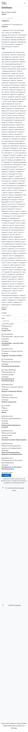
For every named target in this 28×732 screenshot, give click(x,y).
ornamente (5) (11, 75)
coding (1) (11, 176)
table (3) (6, 99)
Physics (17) (14, 35)
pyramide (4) (15, 85)
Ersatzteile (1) (18, 195)
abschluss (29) (20, 52)
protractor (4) (7, 85)
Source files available (8, 323)
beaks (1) (13, 155)
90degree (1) (14, 148)
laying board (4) (13, 82)
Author (3, 318)
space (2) (23, 136)
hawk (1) (18, 209)
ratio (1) (11, 255)
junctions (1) (20, 216)
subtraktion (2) (15, 139)
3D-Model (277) (7, 24)
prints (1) (22, 251)
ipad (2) (9, 115)
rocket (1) (19, 258)
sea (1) (13, 267)
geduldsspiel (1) (14, 206)
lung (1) (17, 225)
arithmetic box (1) (16, 150)
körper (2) (21, 115)
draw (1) (10, 188)
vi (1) (8, 293)
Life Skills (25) (16, 32)
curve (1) (5, 183)
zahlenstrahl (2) (14, 146)
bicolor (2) (17, 103)
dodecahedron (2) (19, 108)
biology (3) (19, 89)
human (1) (17, 211)
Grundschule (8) (11, 68)
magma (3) (20, 94)
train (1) (20, 290)
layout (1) (12, 223)
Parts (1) (6, 246)
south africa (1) (20, 274)
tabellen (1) (11, 286)
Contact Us (20, 726)
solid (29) (12, 54)
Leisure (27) (8, 32)
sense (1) (10, 269)
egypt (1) (10, 192)
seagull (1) (19, 267)
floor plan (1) (14, 199)
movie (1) (17, 234)
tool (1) (21, 288)
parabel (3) (11, 96)
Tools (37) (16, 30)
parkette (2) (20, 127)
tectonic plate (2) (19, 141)
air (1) (20, 148)
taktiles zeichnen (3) (15, 99)
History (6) (13, 42)
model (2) (11, 122)
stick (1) (14, 281)
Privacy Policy (21, 723)
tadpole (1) (17, 286)
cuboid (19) (15, 57)
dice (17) (21, 57)
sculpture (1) (7, 267)
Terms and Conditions (8, 723)
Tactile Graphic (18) (17, 24)
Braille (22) (8, 57)
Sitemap (14, 728)
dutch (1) (9, 190)
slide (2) (17, 136)
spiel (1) (20, 276)
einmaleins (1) (17, 192)
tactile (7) (19, 71)
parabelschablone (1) (9, 244)
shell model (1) (18, 269)
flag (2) (17, 110)
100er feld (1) (6, 148)
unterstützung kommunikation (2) (17, 143)
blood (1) (18, 157)
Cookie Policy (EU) (9, 726)
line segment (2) (10, 117)
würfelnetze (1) (17, 302)
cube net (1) (22, 181)
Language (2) (18, 44)
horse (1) (11, 211)
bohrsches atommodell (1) (11, 167)
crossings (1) (14, 181)
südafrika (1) (19, 283)
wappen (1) (22, 295)
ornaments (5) (19, 75)
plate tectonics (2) (19, 129)
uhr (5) (24, 78)
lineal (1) (23, 223)
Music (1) (16, 46)
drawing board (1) (18, 188)
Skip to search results (9, 12)
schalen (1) (15, 262)
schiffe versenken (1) (15, 265)
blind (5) (21, 73)
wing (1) (23, 297)
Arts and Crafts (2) (9, 44)
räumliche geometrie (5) (15, 78)
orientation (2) (12, 127)
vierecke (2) (6, 146)
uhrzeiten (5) (6, 80)
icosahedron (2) (20, 113)
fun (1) (15, 204)
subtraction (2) (6, 139)
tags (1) (23, 286)
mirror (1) (20, 232)
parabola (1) (19, 244)
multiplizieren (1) (18, 237)
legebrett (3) (13, 94)
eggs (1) (5, 192)
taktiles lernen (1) (7, 288)
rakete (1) (5, 255)
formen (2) (22, 110)
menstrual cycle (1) (19, 227)
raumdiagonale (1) (18, 255)
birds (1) (6, 157)
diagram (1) (21, 183)
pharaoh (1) (11, 248)
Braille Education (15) (10, 37)
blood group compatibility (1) (14, 160)
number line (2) (20, 124)
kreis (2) (15, 115)
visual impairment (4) (14, 87)
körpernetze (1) (17, 220)
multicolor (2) (18, 122)
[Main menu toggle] (24, 3)
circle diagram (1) (12, 174)
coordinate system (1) (19, 178)
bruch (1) (12, 169)
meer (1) (11, 227)
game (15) (7, 61)
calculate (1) (19, 171)
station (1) (20, 279)
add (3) (6, 89)
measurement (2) (8, 120)
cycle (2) (19, 106)
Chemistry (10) (20, 37)
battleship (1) (6, 155)
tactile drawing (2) (9, 141)
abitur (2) (14, 101)
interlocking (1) (15, 213)
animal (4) (19, 80)
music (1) (10, 239)
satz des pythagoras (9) (17, 66)
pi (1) (16, 248)
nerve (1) (22, 239)
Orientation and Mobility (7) (18, 39)
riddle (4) (5, 87)
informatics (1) (6, 213)
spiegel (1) (14, 276)
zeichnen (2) (22, 146)
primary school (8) (21, 68)
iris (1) (14, 216)
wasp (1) (5, 297)
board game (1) (8, 164)
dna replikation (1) (21, 185)
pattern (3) (18, 96)
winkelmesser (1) (11, 300)
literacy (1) (5, 225)
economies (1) (22, 190)
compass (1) (18, 176)
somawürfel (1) (11, 274)
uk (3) (4, 101)
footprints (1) (19, 202)
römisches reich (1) (20, 260)
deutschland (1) (12, 183)
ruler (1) (12, 260)
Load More (6, 475)
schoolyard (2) (18, 134)
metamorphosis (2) (19, 120)
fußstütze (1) (21, 204)
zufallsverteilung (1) (16, 304)
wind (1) (10, 297)
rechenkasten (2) (11, 132)
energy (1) (11, 195)
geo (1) (22, 206)
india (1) (23, 211)
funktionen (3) (13, 92)
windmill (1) (17, 297)
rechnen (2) (20, 132)
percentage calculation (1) (16, 246)
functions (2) (11, 113)
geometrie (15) (15, 61)
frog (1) (10, 204)
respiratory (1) (11, 258)
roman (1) (6, 260)
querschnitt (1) (22, 253)
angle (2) (20, 101)
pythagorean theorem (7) (9, 71)
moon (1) (12, 234)
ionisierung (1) (7, 216)
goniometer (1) (11, 209)
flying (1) (21, 199)
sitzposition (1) (8, 272)
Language (4, 312)
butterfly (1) (12, 171)
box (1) (20, 167)
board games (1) (17, 164)
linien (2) (17, 117)
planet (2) (11, 129)
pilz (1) (4, 251)
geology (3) (21, 92)
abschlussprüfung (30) (9, 52)
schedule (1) (22, 262)
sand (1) (9, 262)
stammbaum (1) (12, 279)
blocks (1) (12, 157)
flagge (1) (9, 197)
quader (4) (23, 85)
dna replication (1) (11, 185)
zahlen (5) (13, 80)
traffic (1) (14, 290)
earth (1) (15, 190)
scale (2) (10, 134)
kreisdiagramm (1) (14, 218)
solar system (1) (17, 272)
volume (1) (13, 293)
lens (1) (18, 223)
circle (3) (6, 92)
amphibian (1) (7, 150)
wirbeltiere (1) (21, 300)
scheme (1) (6, 265)
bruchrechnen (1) (20, 169)
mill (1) (15, 232)
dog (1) (5, 188)
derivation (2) (9, 108)
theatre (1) (15, 288)
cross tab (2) (12, 106)
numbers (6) (14, 73)
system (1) (12, 283)
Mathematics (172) (8, 30)
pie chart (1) (22, 248)
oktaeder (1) (18, 241)
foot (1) (13, 202)
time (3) (23, 99)
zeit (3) (9, 101)
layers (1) (6, 223)
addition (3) (12, 89)
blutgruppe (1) (8, 162)
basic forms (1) (22, 153)
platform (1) (15, 251)
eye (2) (12, 110)
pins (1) (9, 251)
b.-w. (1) (15, 153)
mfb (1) (10, 232)
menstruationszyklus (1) (17, 230)
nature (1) (16, 239)
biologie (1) (20, 155)
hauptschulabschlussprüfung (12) (13, 64)
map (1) (22, 225)
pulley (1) (15, 253)
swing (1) (20, 281)
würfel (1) (9, 302)
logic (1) (11, 225)
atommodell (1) (8, 153)
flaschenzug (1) (17, 197)
